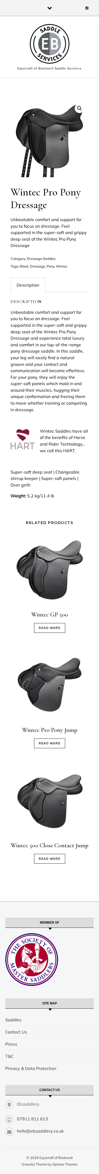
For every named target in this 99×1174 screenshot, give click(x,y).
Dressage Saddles (41, 258)
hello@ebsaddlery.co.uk (40, 1131)
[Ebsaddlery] (49, 45)
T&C (9, 1056)
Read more (49, 628)
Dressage (37, 266)
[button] (79, 108)
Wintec (61, 266)
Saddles (13, 1019)
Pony (50, 266)
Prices (11, 1044)
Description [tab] (28, 285)
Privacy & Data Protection (30, 1068)
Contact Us (16, 1032)
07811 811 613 (32, 1118)
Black (24, 266)
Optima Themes (64, 1164)
